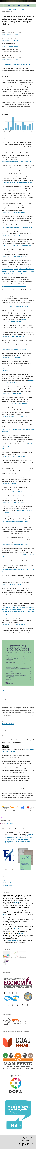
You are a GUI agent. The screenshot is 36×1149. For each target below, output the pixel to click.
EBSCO (4, 914)
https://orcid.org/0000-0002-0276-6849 (10, 53)
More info (17, 902)
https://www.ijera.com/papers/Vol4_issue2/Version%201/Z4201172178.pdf (18, 446)
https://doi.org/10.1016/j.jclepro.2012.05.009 (14, 349)
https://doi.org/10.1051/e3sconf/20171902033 (14, 403)
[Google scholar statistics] (22, 957)
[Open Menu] (1, 5)
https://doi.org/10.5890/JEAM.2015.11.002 (13, 336)
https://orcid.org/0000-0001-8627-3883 (10, 34)
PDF (5, 691)
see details (10, 823)
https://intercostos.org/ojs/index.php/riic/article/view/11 (17, 227)
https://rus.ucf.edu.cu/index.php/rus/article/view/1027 (18, 182)
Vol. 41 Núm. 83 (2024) (19, 9)
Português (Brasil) (7, 885)
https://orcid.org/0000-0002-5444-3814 (10, 59)
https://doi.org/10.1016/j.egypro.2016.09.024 (14, 502)
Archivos (8, 9)
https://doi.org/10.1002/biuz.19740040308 (13, 456)
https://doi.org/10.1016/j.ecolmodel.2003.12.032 (15, 521)
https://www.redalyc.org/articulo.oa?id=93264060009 (16, 161)
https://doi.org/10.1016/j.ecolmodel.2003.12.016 (15, 357)
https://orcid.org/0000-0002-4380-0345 (10, 40)
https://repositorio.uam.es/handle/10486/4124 (14, 416)
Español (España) (7, 882)
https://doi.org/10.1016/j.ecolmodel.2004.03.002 (17, 245)
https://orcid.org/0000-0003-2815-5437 (10, 46)
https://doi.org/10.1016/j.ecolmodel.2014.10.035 (15, 544)
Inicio (3, 9)
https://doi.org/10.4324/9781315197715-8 (13, 235)
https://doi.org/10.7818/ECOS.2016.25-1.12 (13, 212)
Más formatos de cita (8, 715)
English (5, 880)
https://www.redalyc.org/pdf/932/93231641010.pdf (16, 307)
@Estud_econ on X (12, 940)
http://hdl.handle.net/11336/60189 (11, 584)
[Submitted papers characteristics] (6, 965)
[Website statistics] (6, 957)
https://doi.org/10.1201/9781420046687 (13, 492)
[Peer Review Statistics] (14, 957)
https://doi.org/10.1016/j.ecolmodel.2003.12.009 (15, 256)
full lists (20, 933)
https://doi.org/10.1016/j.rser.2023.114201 (20, 635)
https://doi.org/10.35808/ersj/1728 (11, 393)
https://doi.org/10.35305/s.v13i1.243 (11, 483)
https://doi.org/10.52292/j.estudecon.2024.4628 (18, 64)
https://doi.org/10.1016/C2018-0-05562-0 (13, 624)
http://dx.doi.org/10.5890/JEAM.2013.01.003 (14, 286)
